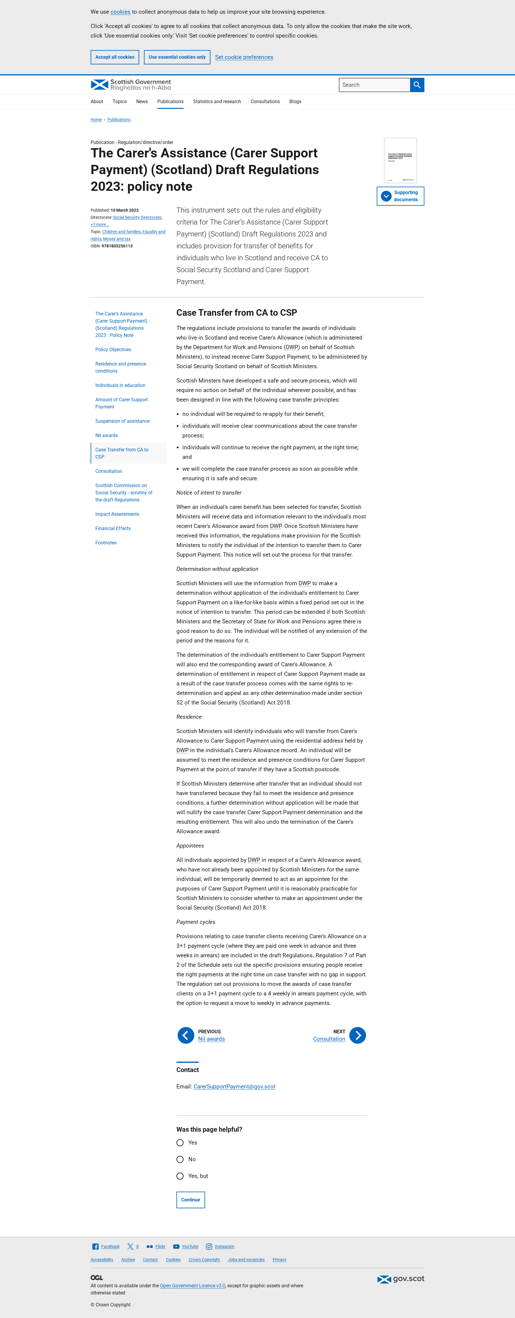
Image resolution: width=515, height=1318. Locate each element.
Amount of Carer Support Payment (121, 403)
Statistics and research (217, 101)
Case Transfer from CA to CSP (121, 453)
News (142, 101)
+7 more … (100, 224)
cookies (121, 11)
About (97, 101)
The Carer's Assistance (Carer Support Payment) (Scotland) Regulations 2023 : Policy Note (121, 324)
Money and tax (117, 238)
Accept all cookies (114, 57)
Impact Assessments (117, 514)
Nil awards (106, 435)
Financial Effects (113, 528)
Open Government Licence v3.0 (192, 1285)
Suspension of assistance (122, 421)
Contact (150, 1259)
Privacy (279, 1259)
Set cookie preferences (244, 57)
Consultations (265, 101)
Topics (120, 101)
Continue (190, 1200)
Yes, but (198, 1176)
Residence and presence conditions (120, 367)
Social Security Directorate (137, 217)
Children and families (121, 231)
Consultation (108, 471)
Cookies (173, 1259)
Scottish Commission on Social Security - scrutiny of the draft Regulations (124, 493)
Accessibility (102, 1259)
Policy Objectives (113, 349)
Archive (128, 1259)
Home (96, 119)
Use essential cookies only (177, 57)
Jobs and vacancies (246, 1259)
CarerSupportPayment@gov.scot (234, 1086)
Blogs (295, 101)
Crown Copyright (204, 1259)
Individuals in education (120, 385)
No (192, 1159)
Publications (170, 101)
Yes (192, 1142)
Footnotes (106, 543)
